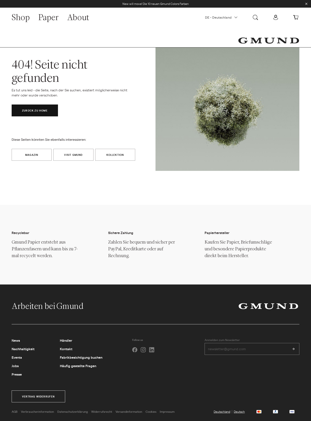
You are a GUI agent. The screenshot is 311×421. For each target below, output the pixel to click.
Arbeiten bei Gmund (48, 306)
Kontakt (66, 349)
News (16, 340)
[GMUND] (268, 40)
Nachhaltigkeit (23, 349)
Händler (66, 340)
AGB (15, 411)
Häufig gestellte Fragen (78, 366)
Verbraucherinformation (37, 411)
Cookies (151, 411)
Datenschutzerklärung (72, 411)
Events (17, 357)
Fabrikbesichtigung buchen (81, 357)
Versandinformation (129, 411)
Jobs (15, 366)
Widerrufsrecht (101, 411)
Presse (17, 374)
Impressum (167, 411)
